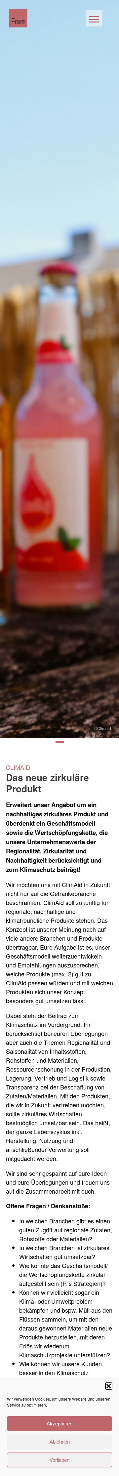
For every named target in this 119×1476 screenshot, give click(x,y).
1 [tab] (60, 742)
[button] (108, 1386)
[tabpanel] (59, 369)
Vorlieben (59, 1460)
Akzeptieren (59, 1423)
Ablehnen (60, 1442)
